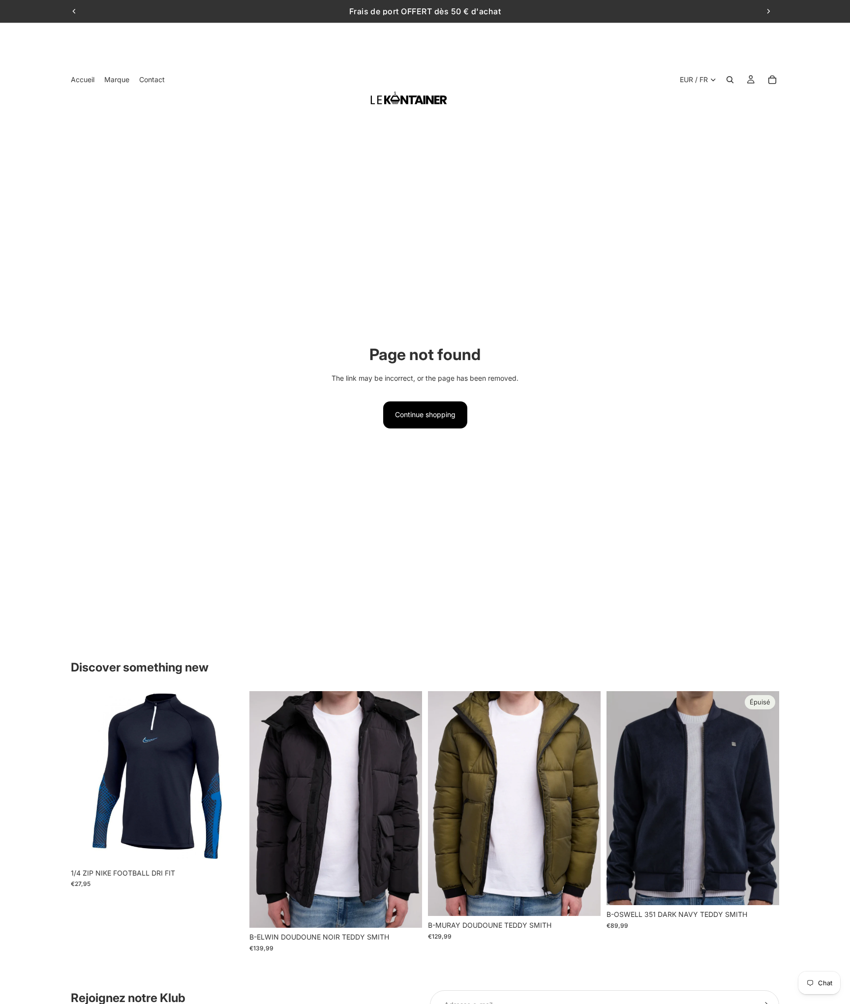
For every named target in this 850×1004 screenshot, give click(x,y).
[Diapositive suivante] (768, 11)
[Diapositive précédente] (74, 11)
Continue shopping (425, 414)
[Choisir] (407, 913)
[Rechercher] (730, 80)
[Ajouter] (228, 848)
